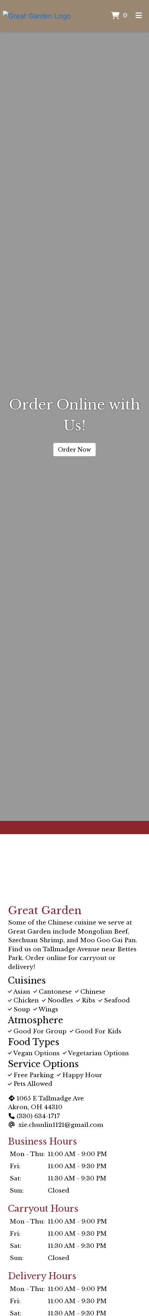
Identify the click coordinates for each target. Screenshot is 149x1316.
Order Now (74, 449)
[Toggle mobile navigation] (138, 15)
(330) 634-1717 (38, 1116)
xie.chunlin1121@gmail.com (60, 1125)
